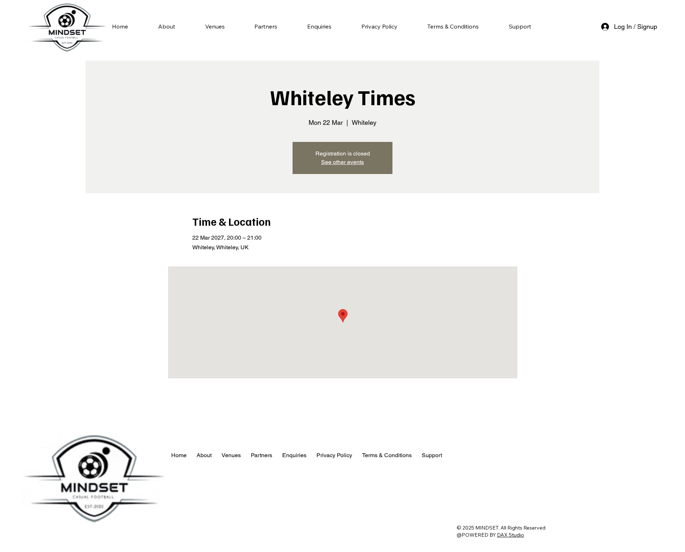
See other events (342, 162)
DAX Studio (510, 535)
